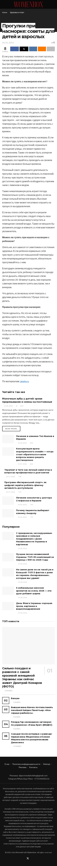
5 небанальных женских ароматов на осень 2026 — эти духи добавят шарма (33, 591)
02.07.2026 (10, 492)
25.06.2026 (22, 517)
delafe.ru (24, 381)
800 (31, 443)
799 (31, 517)
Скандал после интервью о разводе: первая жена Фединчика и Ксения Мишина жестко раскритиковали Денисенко (31, 738)
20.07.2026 (10, 476)
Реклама (22, 767)
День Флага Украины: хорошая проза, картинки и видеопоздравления (34, 606)
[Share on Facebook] (14, 49)
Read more (12, 429)
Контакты (33, 767)
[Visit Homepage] (28, 4)
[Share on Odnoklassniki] (42, 49)
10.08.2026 (22, 443)
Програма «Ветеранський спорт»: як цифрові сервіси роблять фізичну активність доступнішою (25, 485)
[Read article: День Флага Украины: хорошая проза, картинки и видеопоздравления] (8, 606)
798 (19, 476)
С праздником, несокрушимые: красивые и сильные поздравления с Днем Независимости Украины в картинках (34, 539)
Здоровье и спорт (17, 12)
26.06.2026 (22, 504)
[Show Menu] (3, 4)
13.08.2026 (8, 406)
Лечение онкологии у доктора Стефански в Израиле (34, 499)
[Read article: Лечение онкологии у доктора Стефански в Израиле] (8, 500)
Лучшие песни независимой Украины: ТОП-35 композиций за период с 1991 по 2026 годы (35, 557)
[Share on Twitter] (24, 49)
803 (22, 406)
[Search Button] (53, 4)
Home (4, 12)
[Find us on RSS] (31, 858)
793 (19, 492)
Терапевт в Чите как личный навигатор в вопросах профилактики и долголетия (28, 471)
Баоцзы (15, 698)
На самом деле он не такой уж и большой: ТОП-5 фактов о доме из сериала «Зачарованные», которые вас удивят (34, 573)
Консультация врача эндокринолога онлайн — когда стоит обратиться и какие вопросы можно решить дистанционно (34, 454)
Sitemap (46, 764)
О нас (7, 764)
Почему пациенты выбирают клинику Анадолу (32, 512)
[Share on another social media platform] (51, 49)
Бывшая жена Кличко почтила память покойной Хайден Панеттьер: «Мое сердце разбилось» (32, 710)
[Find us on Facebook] (24, 858)
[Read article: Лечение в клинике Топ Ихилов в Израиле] (8, 439)
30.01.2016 (8, 43)
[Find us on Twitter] (28, 858)
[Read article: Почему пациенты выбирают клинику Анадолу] (8, 513)
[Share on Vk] (33, 49)
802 (31, 464)
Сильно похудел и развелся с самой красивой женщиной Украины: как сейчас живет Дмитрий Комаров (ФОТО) (22, 677)
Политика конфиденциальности (26, 764)
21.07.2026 (22, 464)
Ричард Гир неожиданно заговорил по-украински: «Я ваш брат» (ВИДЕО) (31, 723)
